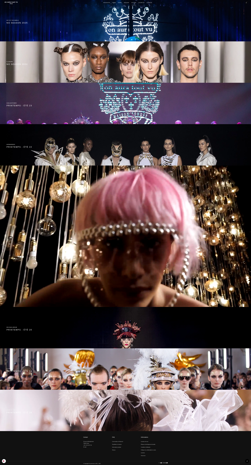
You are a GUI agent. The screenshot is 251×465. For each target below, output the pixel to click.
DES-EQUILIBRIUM (12, 327)
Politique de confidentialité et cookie (148, 450)
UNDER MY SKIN (11, 410)
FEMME (114, 2)
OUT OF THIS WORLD (13, 20)
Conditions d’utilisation (145, 447)
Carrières (143, 452)
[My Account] (243, 2)
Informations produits (116, 447)
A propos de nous (144, 441)
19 (19, 371)
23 (19, 105)
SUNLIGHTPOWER (12, 103)
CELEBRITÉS (141, 2)
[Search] (239, 2)
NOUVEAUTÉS (106, 2)
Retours (113, 450)
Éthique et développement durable (148, 444)
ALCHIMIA (9, 368)
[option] (4, 461)
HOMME (120, 2)
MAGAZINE (126, 2)
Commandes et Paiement (117, 441)
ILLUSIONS (10, 61)
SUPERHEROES (11, 144)
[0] (246, 2)
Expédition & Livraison (117, 444)
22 (19, 147)
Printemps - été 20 (19, 330)
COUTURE (133, 2)
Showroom (143, 455)
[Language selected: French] (4, 461)
